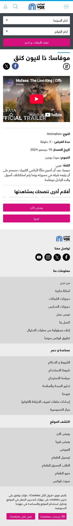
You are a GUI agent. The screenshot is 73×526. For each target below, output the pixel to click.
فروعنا (66, 394)
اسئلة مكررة (62, 291)
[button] (52, 516)
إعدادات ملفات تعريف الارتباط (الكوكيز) (45, 401)
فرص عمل (63, 314)
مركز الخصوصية (60, 409)
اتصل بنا (64, 322)
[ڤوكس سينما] (37, 7)
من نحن (65, 282)
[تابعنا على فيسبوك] (66, 257)
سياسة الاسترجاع (59, 378)
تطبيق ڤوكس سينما (57, 338)
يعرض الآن (36, 207)
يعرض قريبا (63, 441)
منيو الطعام (62, 473)
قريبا (36, 218)
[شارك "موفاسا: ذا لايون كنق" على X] (6, 66)
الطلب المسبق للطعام (56, 465)
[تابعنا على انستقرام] (48, 257)
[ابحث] (15, 6)
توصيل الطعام (61, 457)
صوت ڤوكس (61, 481)
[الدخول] (5, 6)
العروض (65, 449)
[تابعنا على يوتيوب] (39, 257)
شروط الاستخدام (59, 370)
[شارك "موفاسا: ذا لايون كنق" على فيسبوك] (15, 66)
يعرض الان (63, 433)
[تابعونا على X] (57, 257)
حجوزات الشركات (59, 298)
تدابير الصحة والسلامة (56, 386)
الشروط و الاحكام (59, 362)
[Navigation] (66, 6)
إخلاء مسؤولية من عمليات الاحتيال (48, 330)
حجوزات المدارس (59, 306)
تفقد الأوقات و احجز (36, 42)
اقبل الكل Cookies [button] (21, 516)
